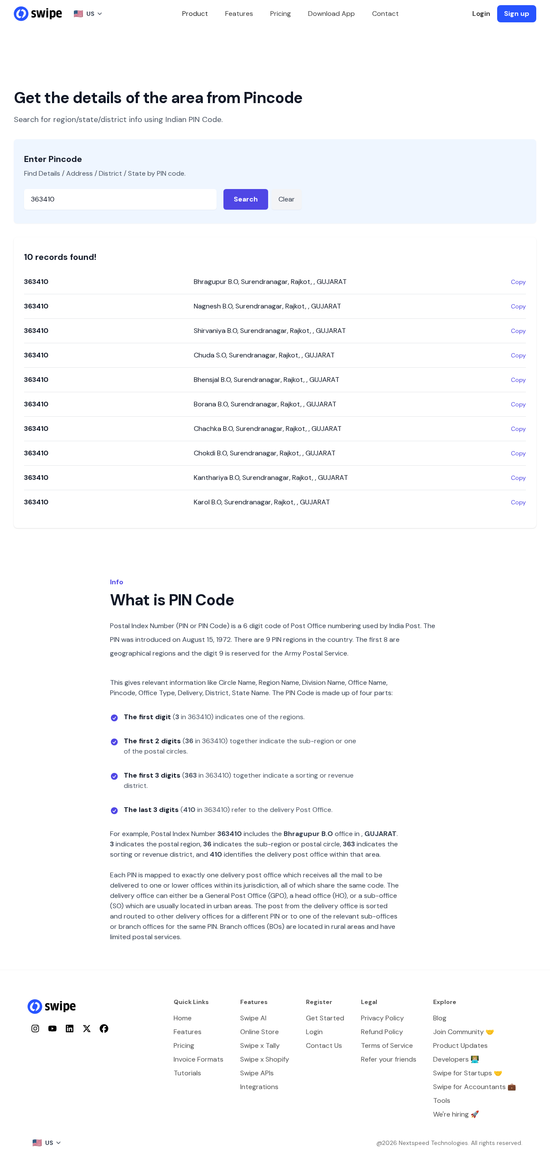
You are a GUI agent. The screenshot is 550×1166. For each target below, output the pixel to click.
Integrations (259, 1086)
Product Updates (460, 1045)
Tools (441, 1100)
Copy (518, 282)
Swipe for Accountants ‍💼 (474, 1086)
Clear (286, 199)
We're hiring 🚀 (456, 1114)
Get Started (325, 1018)
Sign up (516, 13)
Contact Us (324, 1045)
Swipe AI (253, 1018)
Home (183, 1018)
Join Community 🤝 (463, 1031)
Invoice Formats (198, 1059)
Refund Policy (382, 1031)
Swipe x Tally (260, 1045)
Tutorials (187, 1072)
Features (239, 13)
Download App (331, 13)
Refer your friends (388, 1059)
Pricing (280, 13)
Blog (439, 1018)
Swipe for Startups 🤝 (467, 1072)
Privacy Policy (382, 1018)
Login (481, 13)
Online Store (259, 1031)
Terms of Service (387, 1045)
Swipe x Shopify (264, 1059)
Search (246, 199)
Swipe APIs (257, 1072)
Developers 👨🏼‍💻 (456, 1059)
